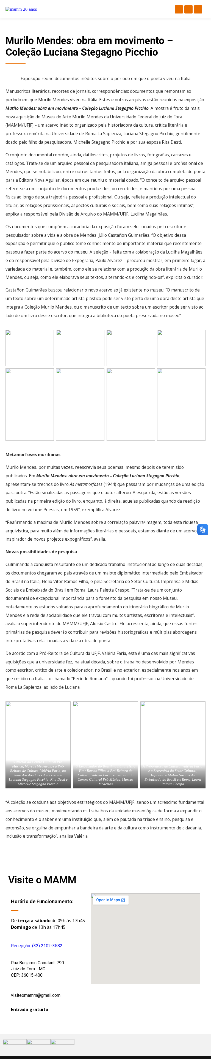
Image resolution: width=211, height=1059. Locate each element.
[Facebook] (179, 9)
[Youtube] (198, 9)
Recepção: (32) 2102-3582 (36, 945)
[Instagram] (188, 9)
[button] (104, 9)
